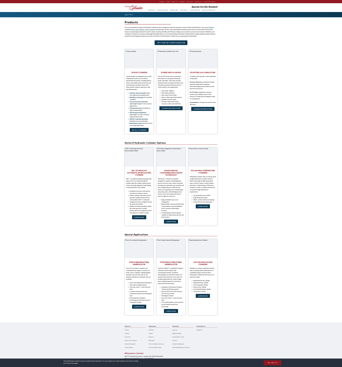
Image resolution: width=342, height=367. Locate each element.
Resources (184, 10)
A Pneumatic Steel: (136, 108)
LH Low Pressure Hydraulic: (139, 101)
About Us (175, 1)
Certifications (162, 10)
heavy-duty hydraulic (138, 29)
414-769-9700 (134, 358)
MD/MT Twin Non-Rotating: (139, 119)
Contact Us (198, 1)
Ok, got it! (272, 362)
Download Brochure (171, 108)
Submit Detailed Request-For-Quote (181, 347)
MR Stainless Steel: (136, 123)
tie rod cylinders (209, 27)
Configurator (195, 10)
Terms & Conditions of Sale (155, 347)
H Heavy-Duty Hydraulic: (138, 93)
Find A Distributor (208, 10)
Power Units (128, 337)
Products (151, 10)
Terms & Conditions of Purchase (156, 344)
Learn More (139, 217)
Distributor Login (209, 1)
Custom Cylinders (129, 347)
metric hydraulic (150, 29)
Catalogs (151, 333)
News (168, 1)
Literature (174, 340)
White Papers (152, 340)
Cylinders (127, 333)
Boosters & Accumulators (131, 340)
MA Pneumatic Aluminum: (138, 112)
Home (126, 14)
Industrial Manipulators (130, 344)
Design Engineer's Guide (178, 337)
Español (161, 1)
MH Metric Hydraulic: (137, 97)
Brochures (151, 337)
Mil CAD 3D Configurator (178, 344)
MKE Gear (190, 1)
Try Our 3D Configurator (171, 43)
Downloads (174, 10)
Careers (182, 1)
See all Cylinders (139, 130)
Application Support (176, 333)
